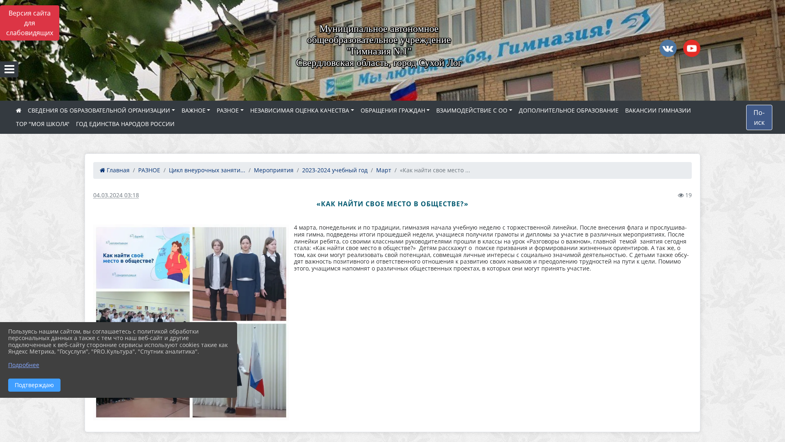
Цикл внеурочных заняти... (207, 170)
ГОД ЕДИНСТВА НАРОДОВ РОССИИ (125, 124)
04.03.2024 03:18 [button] (116, 195)
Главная (117, 170)
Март (383, 170)
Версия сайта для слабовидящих (29, 23)
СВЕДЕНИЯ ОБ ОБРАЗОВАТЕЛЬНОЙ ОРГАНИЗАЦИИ (99, 110)
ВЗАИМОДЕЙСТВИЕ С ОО (471, 110)
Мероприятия (274, 170)
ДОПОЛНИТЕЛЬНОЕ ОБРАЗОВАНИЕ (569, 110)
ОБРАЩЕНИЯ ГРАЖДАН (393, 110)
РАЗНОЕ (228, 110)
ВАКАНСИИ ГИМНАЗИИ (658, 110)
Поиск (759, 117)
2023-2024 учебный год (335, 170)
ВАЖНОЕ (194, 110)
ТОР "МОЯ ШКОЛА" (43, 124)
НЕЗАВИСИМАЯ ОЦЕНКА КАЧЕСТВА (299, 110)
